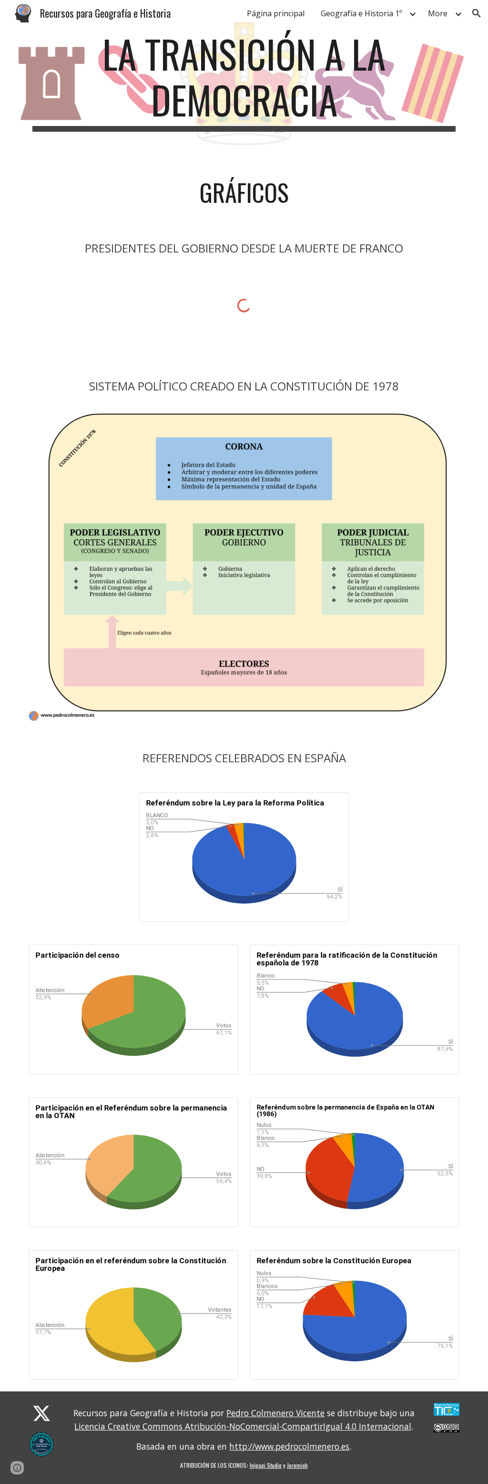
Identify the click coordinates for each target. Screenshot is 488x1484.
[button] (476, 13)
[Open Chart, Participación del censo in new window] (220, 957)
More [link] (437, 13)
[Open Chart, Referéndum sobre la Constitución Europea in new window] (441, 1262)
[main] (244, 81)
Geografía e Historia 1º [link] (361, 13)
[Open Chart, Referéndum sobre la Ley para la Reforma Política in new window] (330, 804)
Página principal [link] (276, 13)
